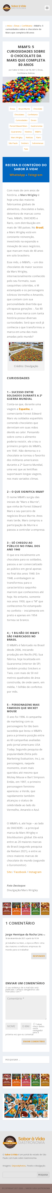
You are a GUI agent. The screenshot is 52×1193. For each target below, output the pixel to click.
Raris (38, 137)
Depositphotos (19, 1165)
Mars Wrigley (17, 137)
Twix (26, 149)
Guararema (16, 131)
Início (9, 25)
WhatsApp (17, 175)
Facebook (20, 872)
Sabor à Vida (18, 70)
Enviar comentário (34, 1041)
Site (9, 872)
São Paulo (13, 143)
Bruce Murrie (24, 109)
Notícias (31, 73)
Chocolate (37, 109)
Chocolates (19, 114)
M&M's (38, 131)
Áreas (16, 25)
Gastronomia (36, 126)
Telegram (35, 175)
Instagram (35, 872)
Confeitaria (27, 25)
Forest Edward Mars (18, 126)
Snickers (25, 143)
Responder (39, 956)
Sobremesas (37, 143)
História (28, 131)
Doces (33, 120)
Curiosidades (21, 120)
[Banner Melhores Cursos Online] (26, 914)
